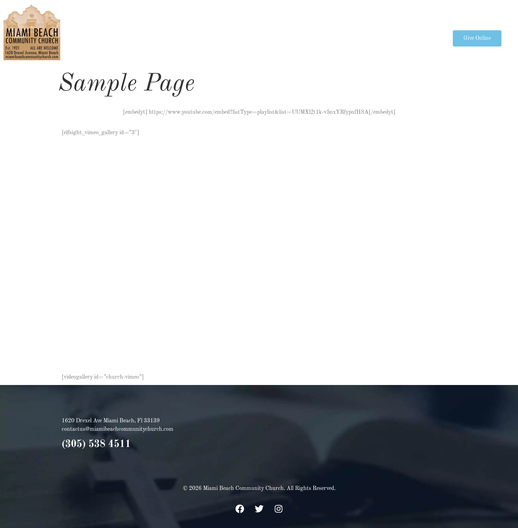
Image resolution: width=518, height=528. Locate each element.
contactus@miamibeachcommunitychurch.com (117, 429)
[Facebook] (239, 508)
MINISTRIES (178, 38)
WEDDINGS (276, 38)
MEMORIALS (322, 38)
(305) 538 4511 (96, 444)
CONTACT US (410, 38)
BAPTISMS (232, 38)
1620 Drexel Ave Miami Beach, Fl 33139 (111, 421)
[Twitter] (259, 508)
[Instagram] (278, 508)
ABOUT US (124, 38)
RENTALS (366, 38)
